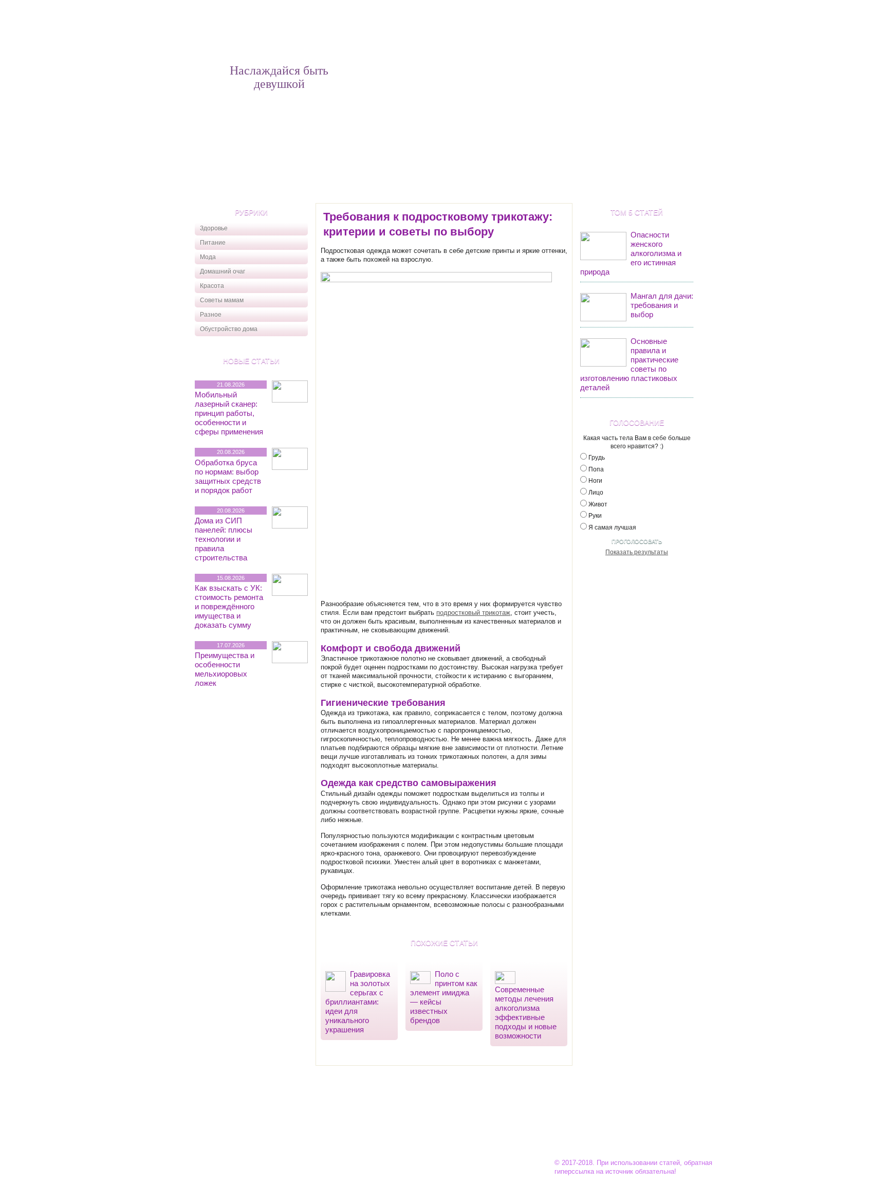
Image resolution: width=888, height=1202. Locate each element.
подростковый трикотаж (473, 612)
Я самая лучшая (612, 527)
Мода (208, 257)
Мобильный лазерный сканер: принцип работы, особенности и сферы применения (229, 413)
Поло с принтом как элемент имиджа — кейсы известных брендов (443, 997)
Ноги (595, 480)
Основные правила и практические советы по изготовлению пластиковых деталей (629, 364)
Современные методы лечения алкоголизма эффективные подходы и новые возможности (526, 1012)
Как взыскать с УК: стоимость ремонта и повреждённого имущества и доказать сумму (229, 606)
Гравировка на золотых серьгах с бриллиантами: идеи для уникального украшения (357, 1002)
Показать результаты (636, 552)
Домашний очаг (222, 271)
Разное (210, 314)
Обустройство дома (228, 329)
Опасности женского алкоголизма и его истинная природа (630, 253)
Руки (595, 515)
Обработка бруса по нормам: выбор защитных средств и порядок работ (228, 476)
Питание (213, 242)
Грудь (596, 457)
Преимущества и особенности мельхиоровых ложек (224, 669)
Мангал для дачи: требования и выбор (662, 305)
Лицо (595, 492)
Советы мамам (222, 300)
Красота (212, 285)
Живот (597, 504)
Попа (596, 469)
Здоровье (214, 228)
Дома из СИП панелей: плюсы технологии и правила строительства (223, 539)
